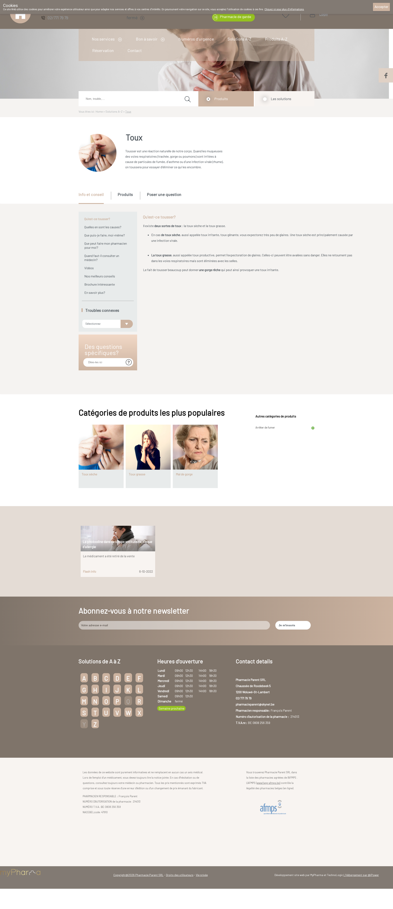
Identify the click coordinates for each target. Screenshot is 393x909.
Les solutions (281, 98)
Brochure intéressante (99, 284)
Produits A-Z (276, 38)
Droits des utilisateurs (179, 875)
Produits (221, 98)
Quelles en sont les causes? (102, 227)
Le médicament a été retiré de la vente (109, 556)
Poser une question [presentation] (164, 194)
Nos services (103, 38)
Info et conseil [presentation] (91, 194)
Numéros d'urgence (196, 38)
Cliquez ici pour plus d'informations (284, 9)
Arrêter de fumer (265, 427)
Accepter (381, 7)
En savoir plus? (94, 292)
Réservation (103, 50)
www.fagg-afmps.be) (268, 783)
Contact (135, 50)
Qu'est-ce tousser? (97, 219)
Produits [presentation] (125, 194)
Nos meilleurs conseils (99, 276)
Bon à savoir (146, 38)
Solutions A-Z (239, 38)
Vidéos (89, 268)
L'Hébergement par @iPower (361, 875)
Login (323, 14)
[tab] (94, 198)
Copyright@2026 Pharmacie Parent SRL (138, 875)
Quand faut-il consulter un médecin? (101, 258)
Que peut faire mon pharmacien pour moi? (105, 245)
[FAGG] (274, 807)
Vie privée (202, 875)
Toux (128, 111)
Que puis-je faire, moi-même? (104, 235)
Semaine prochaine (171, 708)
